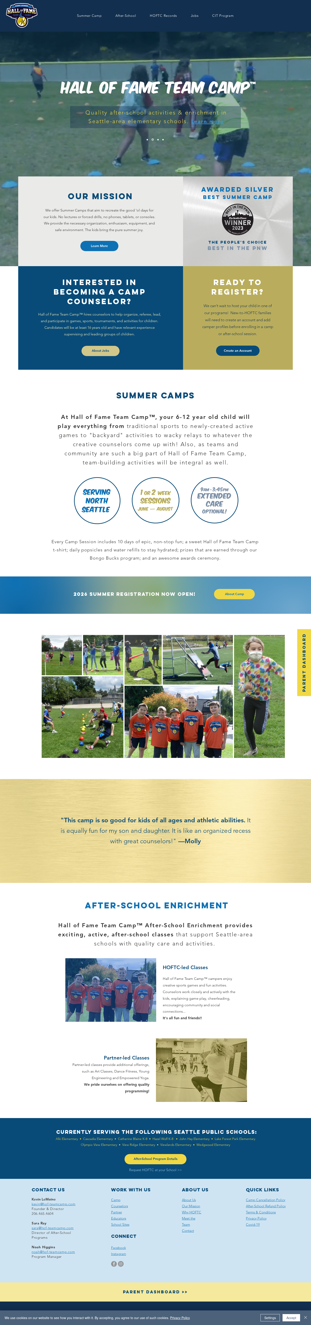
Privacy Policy (180, 1317)
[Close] (305, 1317)
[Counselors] (158, 140)
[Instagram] (121, 1264)
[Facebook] (114, 1264)
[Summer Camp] (147, 139)
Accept (291, 1317)
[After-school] (152, 139)
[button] (89, 15)
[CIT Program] (163, 139)
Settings (270, 1317)
